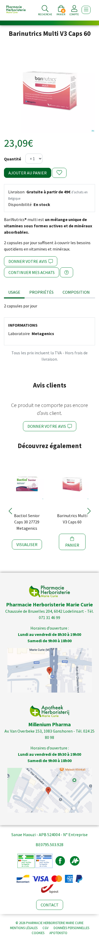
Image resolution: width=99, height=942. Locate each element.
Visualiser (26, 544)
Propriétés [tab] (41, 292)
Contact (50, 904)
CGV (46, 928)
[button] (10, 511)
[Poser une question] (66, 272)
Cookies (38, 933)
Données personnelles (71, 928)
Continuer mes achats (31, 272)
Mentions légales (23, 928)
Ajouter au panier (27, 172)
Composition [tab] (76, 292)
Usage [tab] (14, 292)
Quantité (12, 158)
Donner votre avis (28, 261)
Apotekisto (58, 933)
